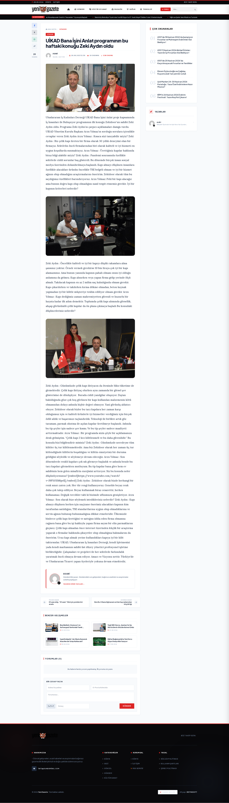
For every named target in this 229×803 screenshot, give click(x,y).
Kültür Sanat (110, 778)
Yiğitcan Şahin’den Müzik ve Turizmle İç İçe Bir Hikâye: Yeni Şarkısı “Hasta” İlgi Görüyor (192, 17)
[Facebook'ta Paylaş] (34, 25)
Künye (48, 2)
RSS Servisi (138, 768)
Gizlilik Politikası (169, 759)
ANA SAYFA (51, 29)
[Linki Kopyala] (34, 46)
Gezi (106, 764)
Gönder (127, 706)
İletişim (56, 2)
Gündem (63, 29)
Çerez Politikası (169, 768)
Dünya (107, 759)
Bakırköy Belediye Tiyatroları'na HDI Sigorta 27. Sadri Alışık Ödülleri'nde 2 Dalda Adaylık (118, 17)
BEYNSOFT (192, 792)
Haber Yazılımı (168, 792)
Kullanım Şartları (170, 764)
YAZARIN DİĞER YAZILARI (73, 584)
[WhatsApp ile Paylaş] (34, 39)
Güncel (108, 768)
